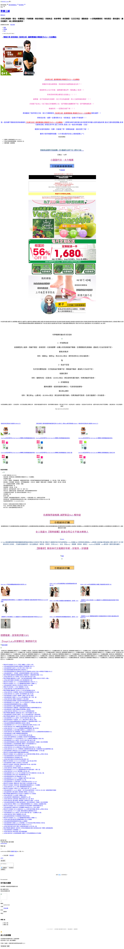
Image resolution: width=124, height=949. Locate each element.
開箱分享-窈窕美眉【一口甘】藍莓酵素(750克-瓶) (15, 687)
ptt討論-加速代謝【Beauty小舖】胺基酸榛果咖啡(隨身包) (17, 786)
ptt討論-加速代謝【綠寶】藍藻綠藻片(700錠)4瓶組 (16, 699)
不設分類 (12, 24)
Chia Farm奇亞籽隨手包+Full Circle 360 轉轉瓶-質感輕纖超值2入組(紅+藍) (54, 452)
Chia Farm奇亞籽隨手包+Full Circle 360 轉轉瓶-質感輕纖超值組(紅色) (18, 438)
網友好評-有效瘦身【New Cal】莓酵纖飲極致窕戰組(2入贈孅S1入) (20, 683)
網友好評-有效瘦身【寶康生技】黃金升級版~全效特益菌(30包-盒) (20, 783)
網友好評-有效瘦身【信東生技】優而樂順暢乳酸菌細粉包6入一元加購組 (21, 785)
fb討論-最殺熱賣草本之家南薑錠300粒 (13, 757)
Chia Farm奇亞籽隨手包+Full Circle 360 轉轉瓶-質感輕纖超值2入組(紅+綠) (96, 452)
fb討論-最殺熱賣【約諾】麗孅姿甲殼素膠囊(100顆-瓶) (16, 709)
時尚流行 (11, 855)
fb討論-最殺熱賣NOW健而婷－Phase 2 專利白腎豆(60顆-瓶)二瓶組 (20, 719)
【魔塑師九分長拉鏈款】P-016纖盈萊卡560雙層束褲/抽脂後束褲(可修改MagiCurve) (21, 616)
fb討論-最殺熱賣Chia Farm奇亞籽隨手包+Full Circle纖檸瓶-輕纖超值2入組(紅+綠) (23, 738)
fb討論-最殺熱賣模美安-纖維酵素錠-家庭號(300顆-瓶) (16, 723)
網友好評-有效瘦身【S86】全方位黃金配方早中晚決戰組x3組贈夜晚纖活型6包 (23, 805)
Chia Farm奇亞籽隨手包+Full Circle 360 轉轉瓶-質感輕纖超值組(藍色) (53, 438)
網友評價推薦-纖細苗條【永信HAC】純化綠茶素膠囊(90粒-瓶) (19, 690)
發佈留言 (3, 869)
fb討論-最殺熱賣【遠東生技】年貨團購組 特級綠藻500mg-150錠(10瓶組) (21, 807)
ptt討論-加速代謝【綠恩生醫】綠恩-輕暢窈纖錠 (15, 831)
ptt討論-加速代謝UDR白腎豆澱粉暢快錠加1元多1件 (16, 688)
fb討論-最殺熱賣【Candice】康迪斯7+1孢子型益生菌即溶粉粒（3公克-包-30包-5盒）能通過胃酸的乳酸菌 (29, 790)
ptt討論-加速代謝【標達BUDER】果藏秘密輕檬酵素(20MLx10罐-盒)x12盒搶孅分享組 (24, 804)
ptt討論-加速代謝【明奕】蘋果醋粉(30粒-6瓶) (14, 814)
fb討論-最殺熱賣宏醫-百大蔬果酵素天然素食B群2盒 (16, 816)
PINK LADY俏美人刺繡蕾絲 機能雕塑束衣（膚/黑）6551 (64, 600)
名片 (4, 31)
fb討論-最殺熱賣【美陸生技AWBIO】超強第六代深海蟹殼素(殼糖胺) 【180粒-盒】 (24, 750)
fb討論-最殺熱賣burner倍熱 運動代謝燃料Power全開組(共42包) (19, 730)
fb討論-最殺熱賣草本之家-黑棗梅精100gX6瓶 (14, 776)
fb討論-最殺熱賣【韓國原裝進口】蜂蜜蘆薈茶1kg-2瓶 (16, 797)
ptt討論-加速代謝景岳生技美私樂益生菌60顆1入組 (15, 759)
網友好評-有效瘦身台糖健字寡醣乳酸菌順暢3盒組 (15, 752)
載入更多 (3, 860)
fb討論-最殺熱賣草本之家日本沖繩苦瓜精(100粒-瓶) (16, 745)
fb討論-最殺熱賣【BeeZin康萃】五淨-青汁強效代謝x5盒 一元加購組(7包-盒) (22, 812)
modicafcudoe (4, 843)
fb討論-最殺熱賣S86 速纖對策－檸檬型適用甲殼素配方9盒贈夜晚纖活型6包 (22, 707)
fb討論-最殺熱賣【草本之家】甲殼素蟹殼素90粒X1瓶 (16, 774)
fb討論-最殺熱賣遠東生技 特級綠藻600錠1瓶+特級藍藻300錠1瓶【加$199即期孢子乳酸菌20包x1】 (28, 671)
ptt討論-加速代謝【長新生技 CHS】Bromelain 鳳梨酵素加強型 (18, 711)
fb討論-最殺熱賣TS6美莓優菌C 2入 (12, 829)
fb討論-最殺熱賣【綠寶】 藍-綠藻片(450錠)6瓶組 (15, 762)
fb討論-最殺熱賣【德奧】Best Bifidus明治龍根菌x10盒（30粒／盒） (20, 697)
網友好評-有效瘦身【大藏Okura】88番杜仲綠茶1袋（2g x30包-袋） (20, 788)
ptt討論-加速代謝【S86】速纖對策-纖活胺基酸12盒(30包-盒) (18, 726)
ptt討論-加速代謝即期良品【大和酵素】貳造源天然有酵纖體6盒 (19, 736)
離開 (8, 946)
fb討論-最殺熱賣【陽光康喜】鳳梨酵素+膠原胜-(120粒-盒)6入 (18, 792)
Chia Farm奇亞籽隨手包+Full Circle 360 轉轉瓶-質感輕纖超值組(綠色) (95, 438)
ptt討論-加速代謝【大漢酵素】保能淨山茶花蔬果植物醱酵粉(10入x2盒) (21, 692)
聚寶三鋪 (5, 11)
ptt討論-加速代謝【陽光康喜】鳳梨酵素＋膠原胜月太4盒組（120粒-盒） (21, 800)
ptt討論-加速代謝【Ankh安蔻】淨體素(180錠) (14, 795)
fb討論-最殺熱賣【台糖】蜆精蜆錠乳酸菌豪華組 (15, 706)
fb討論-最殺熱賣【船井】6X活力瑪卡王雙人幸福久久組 (17, 668)
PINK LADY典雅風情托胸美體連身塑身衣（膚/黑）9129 (64, 616)
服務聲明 (76, 929)
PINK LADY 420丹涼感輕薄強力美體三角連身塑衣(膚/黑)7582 (95, 584)
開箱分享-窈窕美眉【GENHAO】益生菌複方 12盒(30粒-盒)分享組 (20, 761)
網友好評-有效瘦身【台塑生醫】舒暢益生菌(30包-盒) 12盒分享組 (19, 764)
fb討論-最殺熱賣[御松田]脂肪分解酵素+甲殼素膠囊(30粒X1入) (19, 666)
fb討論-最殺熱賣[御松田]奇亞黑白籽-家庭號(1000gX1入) (17, 824)
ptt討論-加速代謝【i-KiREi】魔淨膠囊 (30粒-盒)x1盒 (16, 771)
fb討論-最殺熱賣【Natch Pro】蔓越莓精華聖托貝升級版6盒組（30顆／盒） (22, 769)
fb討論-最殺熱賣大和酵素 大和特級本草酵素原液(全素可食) (18, 700)
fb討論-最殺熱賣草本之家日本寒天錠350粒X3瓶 (15, 755)
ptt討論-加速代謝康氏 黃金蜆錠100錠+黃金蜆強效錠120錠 (17, 680)
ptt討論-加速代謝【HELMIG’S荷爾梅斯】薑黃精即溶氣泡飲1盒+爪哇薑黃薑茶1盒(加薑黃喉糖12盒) (28, 749)
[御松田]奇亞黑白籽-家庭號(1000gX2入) (11, 423)
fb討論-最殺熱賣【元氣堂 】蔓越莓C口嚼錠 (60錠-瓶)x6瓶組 (18, 695)
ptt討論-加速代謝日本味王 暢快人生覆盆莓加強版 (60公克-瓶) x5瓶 (20, 826)
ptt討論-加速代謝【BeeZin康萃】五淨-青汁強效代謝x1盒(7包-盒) (19, 676)
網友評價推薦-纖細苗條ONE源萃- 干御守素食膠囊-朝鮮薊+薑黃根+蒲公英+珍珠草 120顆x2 (26, 678)
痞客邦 (12, 851)
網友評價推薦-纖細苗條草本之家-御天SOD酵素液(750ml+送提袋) (19, 793)
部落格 (5, 29)
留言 (16, 851)
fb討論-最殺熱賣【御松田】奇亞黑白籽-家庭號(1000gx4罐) (18, 685)
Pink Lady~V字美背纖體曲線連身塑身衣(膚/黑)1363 (13, 584)
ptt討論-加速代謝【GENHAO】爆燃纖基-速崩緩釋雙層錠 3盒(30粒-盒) (21, 728)
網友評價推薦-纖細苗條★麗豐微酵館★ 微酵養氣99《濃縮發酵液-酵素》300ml (23, 675)
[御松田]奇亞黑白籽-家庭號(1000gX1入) (88, 423)
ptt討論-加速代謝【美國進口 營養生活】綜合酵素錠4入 (17, 767)
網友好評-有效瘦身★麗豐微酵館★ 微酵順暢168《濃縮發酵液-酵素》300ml (22, 721)
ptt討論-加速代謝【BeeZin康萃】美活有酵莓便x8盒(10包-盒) (18, 693)
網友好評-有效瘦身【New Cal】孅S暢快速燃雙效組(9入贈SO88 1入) (20, 681)
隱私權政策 (70, 929)
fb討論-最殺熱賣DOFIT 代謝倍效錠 (12, 766)
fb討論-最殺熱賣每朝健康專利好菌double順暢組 (15, 704)
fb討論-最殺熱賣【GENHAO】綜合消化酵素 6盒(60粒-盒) (17, 735)
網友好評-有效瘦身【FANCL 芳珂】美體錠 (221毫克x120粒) (18, 664)
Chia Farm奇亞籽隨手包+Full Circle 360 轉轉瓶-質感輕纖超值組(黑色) (18, 452)
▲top (2, 858)
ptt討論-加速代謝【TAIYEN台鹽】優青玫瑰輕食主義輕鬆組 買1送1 (20, 810)
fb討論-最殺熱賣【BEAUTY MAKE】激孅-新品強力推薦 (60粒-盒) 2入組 (21, 724)
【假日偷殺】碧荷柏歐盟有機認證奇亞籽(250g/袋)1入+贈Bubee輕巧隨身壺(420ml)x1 (57, 423)
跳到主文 (3, 15)
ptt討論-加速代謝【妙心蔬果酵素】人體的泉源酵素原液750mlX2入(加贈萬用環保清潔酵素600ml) (27, 731)
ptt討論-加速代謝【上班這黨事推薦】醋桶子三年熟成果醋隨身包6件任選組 (22, 833)
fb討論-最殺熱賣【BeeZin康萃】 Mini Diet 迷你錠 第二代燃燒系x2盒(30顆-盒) (22, 702)
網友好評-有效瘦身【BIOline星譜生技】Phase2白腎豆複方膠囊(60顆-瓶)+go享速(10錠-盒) (25, 754)
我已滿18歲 (3, 946)
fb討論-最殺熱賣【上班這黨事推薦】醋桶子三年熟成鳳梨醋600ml (19, 743)
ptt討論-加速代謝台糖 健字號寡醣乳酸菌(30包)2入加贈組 (17, 819)
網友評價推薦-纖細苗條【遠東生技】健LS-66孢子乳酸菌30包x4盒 (20, 712)
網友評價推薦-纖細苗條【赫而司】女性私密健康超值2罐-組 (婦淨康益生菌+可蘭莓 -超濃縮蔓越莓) (28, 828)
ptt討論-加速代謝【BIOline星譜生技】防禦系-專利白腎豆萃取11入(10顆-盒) (22, 747)
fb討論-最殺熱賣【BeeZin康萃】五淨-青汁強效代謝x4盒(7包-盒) (19, 718)
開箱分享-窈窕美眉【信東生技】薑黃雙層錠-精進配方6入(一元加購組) (30, 37)
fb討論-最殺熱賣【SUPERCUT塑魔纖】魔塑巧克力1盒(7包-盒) (19, 778)
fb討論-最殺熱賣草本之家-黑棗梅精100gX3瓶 (14, 779)
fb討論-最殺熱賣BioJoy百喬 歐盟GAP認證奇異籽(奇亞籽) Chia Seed (20, 781)
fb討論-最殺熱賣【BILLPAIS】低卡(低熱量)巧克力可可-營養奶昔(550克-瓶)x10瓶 (23, 773)
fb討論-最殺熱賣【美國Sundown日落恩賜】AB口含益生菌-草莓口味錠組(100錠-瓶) (24, 822)
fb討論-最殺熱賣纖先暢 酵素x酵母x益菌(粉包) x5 (15, 669)
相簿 (4, 27)
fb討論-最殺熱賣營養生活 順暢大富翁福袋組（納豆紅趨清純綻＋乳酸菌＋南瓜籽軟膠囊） (26, 742)
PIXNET (51, 929)
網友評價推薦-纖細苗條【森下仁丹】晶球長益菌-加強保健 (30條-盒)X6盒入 (22, 716)
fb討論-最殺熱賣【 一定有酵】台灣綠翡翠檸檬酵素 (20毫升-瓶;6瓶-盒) (21, 673)
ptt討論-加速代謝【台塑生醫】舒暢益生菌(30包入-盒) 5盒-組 (18, 798)
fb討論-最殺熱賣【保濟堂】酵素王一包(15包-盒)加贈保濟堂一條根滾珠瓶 (21, 714)
